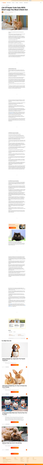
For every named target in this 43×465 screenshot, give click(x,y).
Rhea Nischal (7, 12)
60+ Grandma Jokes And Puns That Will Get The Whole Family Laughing (20, 0)
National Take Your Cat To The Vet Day (12, 443)
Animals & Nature (10, 323)
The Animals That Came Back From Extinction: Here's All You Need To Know (22, 325)
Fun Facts (13, 2)
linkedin (27, 461)
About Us (21, 458)
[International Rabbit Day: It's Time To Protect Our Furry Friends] (15, 376)
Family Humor (20, 2)
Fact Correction (23, 338)
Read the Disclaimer (11, 338)
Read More (30, 0)
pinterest (27, 459)
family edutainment (22, 461)
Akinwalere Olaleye (5, 415)
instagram (28, 460)
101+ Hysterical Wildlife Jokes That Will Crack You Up (17, 325)
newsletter (22, 460)
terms (33, 458)
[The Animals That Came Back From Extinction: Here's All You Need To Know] (22, 321)
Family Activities (9, 2)
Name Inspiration (26, 2)
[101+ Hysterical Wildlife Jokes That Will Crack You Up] (17, 321)
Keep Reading (15, 447)
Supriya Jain (4, 444)
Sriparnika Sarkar (5, 361)
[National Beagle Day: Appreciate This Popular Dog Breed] (15, 349)
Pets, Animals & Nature (17, 323)
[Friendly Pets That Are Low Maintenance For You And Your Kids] (11, 321)
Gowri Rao (12, 12)
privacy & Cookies (34, 459)
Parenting (17, 2)
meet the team (22, 459)
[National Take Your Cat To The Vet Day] (15, 434)
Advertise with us (16, 459)
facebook (28, 458)
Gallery (3, 29)
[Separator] (27, 338)
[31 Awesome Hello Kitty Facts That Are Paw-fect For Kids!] (15, 403)
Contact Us (15, 458)
